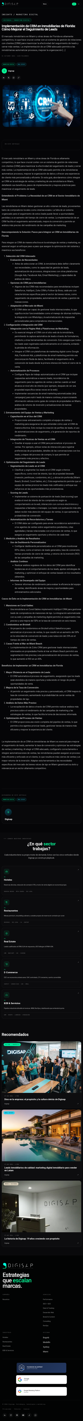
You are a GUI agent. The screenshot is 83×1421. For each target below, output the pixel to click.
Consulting (47, 1321)
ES (74, 4)
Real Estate (7, 1346)
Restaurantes (7, 1342)
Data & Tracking (48, 1308)
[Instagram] (11, 1415)
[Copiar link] (19, 78)
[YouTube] (23, 1415)
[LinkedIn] (4, 78)
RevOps (45, 1326)
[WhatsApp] (14, 78)
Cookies (27, 1409)
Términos (17, 1409)
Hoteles (5, 1337)
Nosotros (6, 1299)
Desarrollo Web (48, 1312)
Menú (44, 4)
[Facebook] (17, 1415)
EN (78, 4)
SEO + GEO (47, 1304)
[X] (9, 78)
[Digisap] (10, 4)
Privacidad (7, 1409)
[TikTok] (29, 1415)
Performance (47, 1299)
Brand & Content (49, 1317)
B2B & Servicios (8, 1350)
